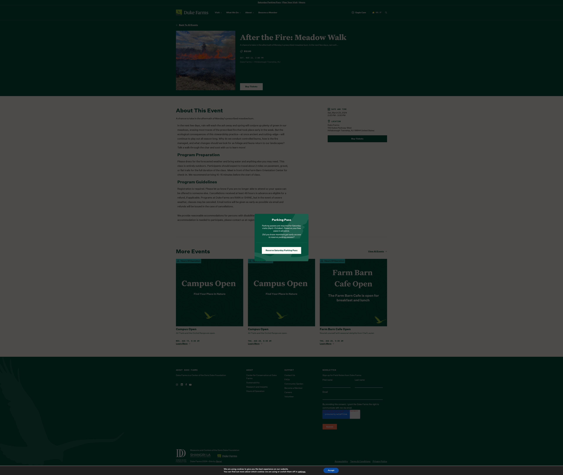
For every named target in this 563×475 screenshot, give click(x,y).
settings (301, 471)
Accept (331, 470)
